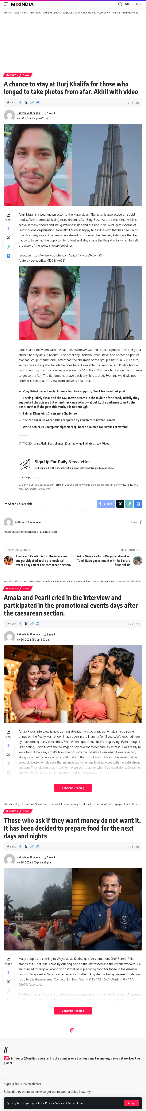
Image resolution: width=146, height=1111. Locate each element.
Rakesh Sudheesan (28, 113)
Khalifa (69, 443)
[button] (131, 1103)
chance (59, 443)
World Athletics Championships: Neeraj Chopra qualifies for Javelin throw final (75, 427)
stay (98, 443)
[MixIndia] (22, 4)
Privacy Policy (53, 1103)
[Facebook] (141, 522)
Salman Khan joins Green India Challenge (50, 413)
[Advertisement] (73, 43)
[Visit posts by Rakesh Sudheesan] (9, 115)
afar (36, 443)
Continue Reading (73, 788)
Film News (12, 75)
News (26, 75)
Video (105, 443)
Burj (50, 443)
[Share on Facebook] (20, 103)
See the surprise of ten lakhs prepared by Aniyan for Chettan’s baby (69, 420)
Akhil (43, 443)
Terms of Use (75, 1103)
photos (89, 443)
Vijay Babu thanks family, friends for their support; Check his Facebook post (74, 391)
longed (79, 443)
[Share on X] (26, 103)
